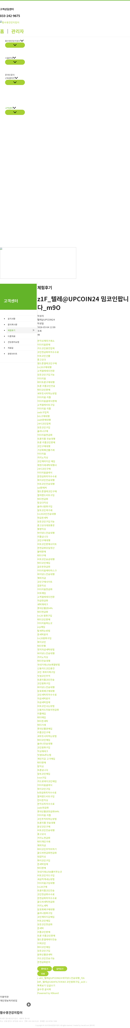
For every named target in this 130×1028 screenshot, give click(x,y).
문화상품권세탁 (44, 954)
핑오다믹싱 (42, 502)
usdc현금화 (43, 807)
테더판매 (41, 762)
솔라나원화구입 (44, 506)
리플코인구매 (43, 732)
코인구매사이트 (44, 581)
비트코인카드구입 (46, 875)
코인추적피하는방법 (47, 818)
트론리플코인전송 (46, 679)
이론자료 (11, 336)
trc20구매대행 (44, 367)
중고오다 (41, 359)
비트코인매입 (43, 920)
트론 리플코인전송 (46, 385)
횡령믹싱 (41, 529)
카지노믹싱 (42, 457)
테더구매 (41, 555)
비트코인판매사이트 (47, 544)
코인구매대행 (43, 446)
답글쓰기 (51, 985)
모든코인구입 (43, 427)
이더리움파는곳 (44, 623)
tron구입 (41, 777)
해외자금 (41, 578)
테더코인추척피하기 (47, 849)
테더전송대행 (43, 660)
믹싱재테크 (42, 751)
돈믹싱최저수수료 (46, 803)
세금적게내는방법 (46, 879)
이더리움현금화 (44, 434)
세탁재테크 (42, 604)
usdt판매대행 (44, 419)
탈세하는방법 (43, 630)
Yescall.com (85, 1025)
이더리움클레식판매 (47, 401)
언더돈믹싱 (42, 800)
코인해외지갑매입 (46, 916)
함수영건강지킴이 (12, 40)
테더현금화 (42, 498)
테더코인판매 (43, 389)
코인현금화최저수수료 (48, 352)
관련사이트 (12, 353)
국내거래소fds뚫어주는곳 (49, 871)
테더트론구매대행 (46, 382)
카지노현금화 (43, 837)
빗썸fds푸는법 (44, 754)
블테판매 (41, 551)
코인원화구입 (43, 683)
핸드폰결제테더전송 (47, 939)
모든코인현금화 (44, 924)
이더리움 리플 (44, 397)
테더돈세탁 (42, 721)
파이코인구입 (43, 788)
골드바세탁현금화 (46, 901)
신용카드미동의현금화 (48, 709)
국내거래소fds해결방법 (48, 664)
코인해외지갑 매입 (46, 461)
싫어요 (59, 968)
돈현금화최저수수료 (47, 476)
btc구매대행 (43, 416)
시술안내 (9, 57)
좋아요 (44, 968)
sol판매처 (42, 487)
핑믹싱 (40, 766)
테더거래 (41, 724)
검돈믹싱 (41, 585)
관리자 (17, 31)
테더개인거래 (43, 841)
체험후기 (11, 330)
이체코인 (41, 943)
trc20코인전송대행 (46, 513)
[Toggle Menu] (15, 45)
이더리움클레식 (44, 472)
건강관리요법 (13, 341)
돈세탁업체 (42, 864)
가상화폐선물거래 (46, 450)
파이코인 (41, 642)
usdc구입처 (43, 412)
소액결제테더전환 (46, 370)
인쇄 (43, 973)
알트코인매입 (43, 773)
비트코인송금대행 (46, 559)
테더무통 (41, 645)
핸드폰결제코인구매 (47, 363)
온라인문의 (10, 74)
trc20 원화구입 (44, 615)
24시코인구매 (44, 468)
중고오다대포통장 (46, 525)
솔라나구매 (42, 431)
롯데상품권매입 (44, 728)
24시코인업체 (44, 423)
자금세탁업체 (43, 702)
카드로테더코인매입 (47, 781)
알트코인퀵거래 (44, 510)
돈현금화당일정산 (46, 547)
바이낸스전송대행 (46, 532)
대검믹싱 (41, 856)
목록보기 (41, 985)
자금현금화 (42, 600)
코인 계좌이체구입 (46, 672)
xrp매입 (41, 626)
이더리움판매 (43, 344)
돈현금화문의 (43, 962)
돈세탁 (40, 928)
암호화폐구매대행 (46, 691)
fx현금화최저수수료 (46, 792)
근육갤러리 (10, 78)
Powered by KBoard (48, 993)
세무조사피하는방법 (47, 393)
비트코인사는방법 (46, 706)
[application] (22, 41)
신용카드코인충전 (46, 668)
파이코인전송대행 (46, 480)
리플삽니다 (42, 536)
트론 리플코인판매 (46, 442)
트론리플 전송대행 (46, 438)
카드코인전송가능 (46, 958)
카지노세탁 (42, 905)
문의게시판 (12, 324)
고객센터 (9, 107)
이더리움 (41, 378)
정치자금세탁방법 (46, 649)
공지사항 (11, 318)
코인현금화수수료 (46, 894)
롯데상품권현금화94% (48, 811)
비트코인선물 (43, 355)
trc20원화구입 (44, 638)
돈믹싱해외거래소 (46, 340)
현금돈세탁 (42, 517)
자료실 (10, 347)
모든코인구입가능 (46, 374)
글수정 (40, 989)
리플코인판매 (43, 932)
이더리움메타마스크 (47, 570)
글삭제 (47, 989)
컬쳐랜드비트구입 (46, 495)
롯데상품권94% (45, 608)
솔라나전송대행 (44, 743)
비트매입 (41, 593)
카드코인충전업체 (46, 348)
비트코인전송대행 (46, 483)
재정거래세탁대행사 (47, 465)
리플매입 (41, 713)
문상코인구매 (43, 826)
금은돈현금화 (43, 566)
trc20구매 (42, 886)
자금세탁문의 (43, 698)
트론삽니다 (42, 770)
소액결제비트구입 (46, 404)
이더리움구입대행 (46, 883)
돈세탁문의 (42, 634)
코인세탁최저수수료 (47, 694)
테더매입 (41, 717)
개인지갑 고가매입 (46, 758)
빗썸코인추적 (43, 675)
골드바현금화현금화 (47, 852)
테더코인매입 (43, 562)
